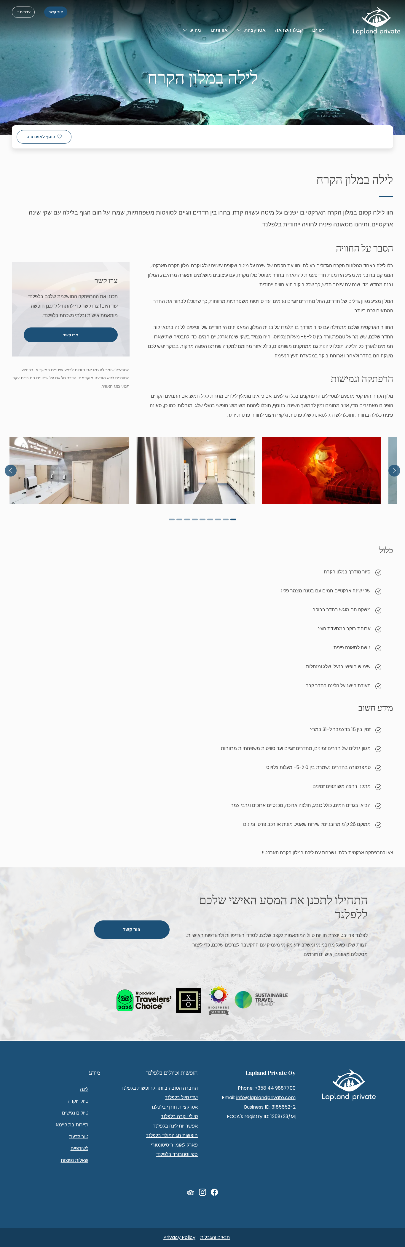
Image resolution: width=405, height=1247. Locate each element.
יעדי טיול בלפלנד (181, 1097)
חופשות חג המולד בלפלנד (172, 1135)
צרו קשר (70, 335)
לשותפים (79, 1148)
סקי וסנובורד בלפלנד (177, 1154)
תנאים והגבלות (215, 1237)
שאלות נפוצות (74, 1160)
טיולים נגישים (75, 1112)
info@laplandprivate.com (266, 1097)
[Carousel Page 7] (187, 519)
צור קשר (56, 12)
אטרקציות (255, 30)
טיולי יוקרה (78, 1101)
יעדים (318, 30)
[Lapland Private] (376, 21)
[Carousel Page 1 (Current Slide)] (233, 519)
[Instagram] (202, 1192)
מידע (195, 30)
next (11, 471)
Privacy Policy (179, 1237)
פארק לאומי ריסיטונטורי (174, 1145)
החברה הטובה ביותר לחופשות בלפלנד (159, 1088)
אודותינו (219, 30)
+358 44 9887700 (275, 1088)
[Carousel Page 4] (210, 519)
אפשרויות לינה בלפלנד (175, 1126)
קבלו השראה (289, 30)
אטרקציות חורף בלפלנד (174, 1107)
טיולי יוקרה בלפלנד (179, 1116)
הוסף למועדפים (40, 137)
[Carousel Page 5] (202, 519)
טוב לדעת (78, 1136)
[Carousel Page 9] (172, 519)
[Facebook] (214, 1192)
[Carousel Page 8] (179, 519)
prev (394, 471)
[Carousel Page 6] (195, 519)
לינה (84, 1089)
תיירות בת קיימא (72, 1124)
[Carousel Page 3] (218, 519)
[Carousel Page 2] (226, 519)
